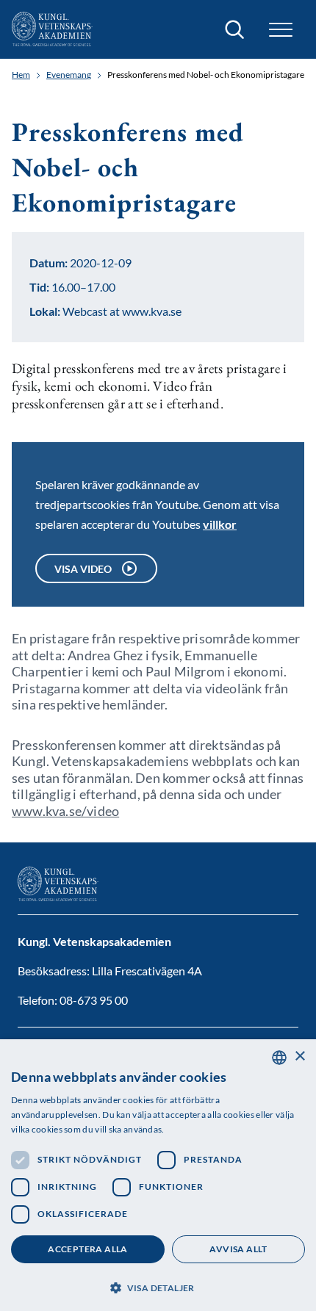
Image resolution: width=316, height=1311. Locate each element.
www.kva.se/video (65, 811)
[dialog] (158, 1175)
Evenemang (68, 75)
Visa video (83, 569)
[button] (158, 1286)
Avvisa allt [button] (238, 1248)
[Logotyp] (52, 29)
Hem (21, 75)
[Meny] (280, 30)
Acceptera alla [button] (88, 1248)
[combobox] (279, 1057)
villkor (220, 524)
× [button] (299, 1056)
